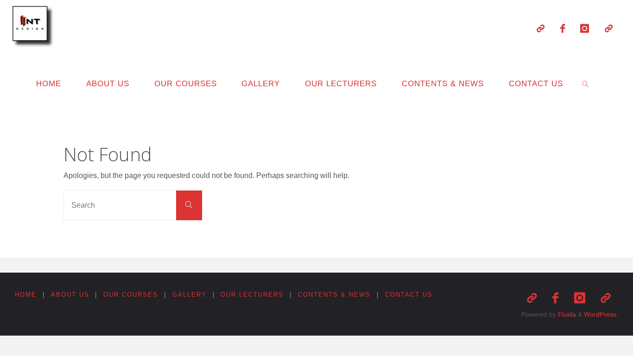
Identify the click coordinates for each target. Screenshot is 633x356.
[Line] (540, 28)
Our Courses (130, 294)
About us (70, 294)
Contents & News (334, 294)
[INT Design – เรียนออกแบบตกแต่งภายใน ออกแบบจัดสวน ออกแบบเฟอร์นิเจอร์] (35, 28)
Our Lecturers (252, 294)
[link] (586, 83)
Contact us (409, 294)
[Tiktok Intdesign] (608, 28)
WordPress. (601, 314)
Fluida (566, 314)
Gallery (189, 294)
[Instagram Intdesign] (585, 28)
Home (26, 294)
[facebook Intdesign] (562, 28)
